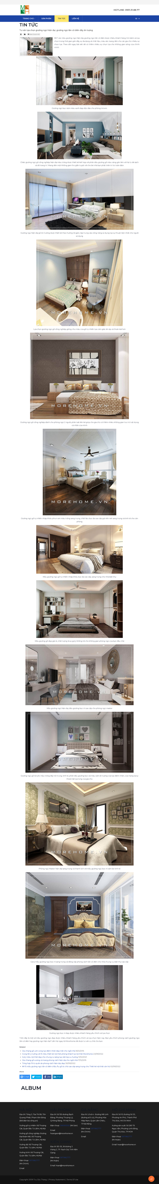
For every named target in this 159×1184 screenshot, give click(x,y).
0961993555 (65, 1126)
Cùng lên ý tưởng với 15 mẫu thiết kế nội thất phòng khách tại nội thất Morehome (57, 1054)
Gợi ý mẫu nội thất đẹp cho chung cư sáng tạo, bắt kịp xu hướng (50, 1057)
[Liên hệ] (151, 1179)
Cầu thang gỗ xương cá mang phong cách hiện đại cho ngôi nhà (50, 1060)
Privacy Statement (57, 1180)
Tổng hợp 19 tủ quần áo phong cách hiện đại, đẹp (43, 1063)
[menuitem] (28, 18)
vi (136, 19)
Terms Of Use (72, 1180)
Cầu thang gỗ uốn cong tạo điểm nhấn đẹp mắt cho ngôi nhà (48, 1051)
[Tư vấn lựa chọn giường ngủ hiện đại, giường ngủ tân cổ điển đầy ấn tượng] (36, 46)
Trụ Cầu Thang (40, 1180)
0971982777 (34, 1160)
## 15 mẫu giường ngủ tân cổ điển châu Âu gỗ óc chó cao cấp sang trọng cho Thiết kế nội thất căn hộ (66, 1066)
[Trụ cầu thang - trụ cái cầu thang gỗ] (24, 10)
